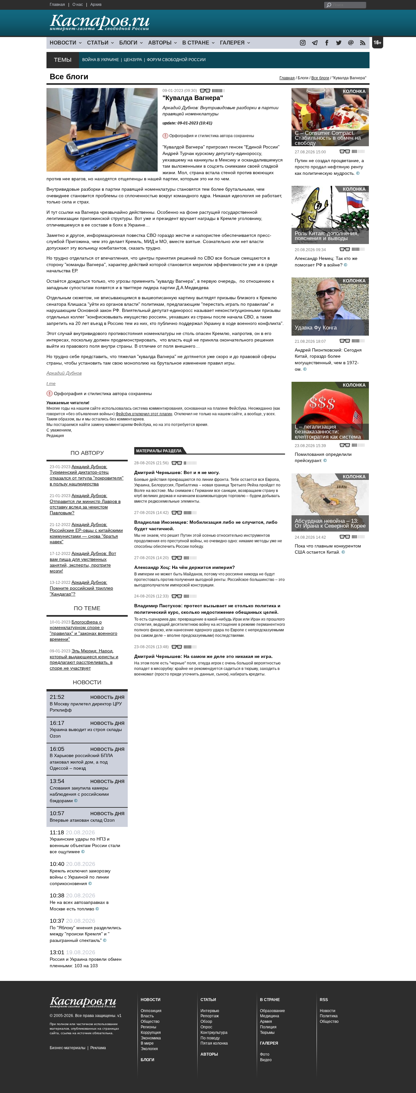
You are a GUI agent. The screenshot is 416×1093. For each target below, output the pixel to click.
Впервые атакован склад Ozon (82, 820)
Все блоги (320, 78)
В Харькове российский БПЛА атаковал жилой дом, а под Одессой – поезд (81, 762)
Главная (57, 4)
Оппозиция (151, 1011)
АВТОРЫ (160, 42)
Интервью (210, 1011)
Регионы (148, 1027)
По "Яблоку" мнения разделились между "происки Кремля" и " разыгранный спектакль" (85, 934)
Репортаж (210, 1016)
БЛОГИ (128, 42)
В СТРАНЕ (195, 42)
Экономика (151, 1038)
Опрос (206, 1027)
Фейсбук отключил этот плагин (144, 414)
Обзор (206, 1021)
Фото (264, 1054)
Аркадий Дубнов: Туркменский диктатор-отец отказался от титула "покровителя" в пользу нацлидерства (87, 475)
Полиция (268, 1027)
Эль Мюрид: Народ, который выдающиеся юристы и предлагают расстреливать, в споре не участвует (84, 659)
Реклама (98, 1048)
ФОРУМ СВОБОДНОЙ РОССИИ (176, 60)
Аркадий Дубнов (64, 373)
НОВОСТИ (63, 42)
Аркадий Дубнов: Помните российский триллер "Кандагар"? (81, 588)
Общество (150, 1021)
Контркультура (214, 1032)
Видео (266, 1060)
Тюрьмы (267, 1032)
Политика (329, 1016)
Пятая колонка (214, 1043)
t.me (51, 383)
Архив (95, 4)
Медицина (269, 1016)
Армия (266, 1021)
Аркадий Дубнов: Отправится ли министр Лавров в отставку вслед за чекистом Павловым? (85, 504)
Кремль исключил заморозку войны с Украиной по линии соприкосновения (80, 877)
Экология (149, 1049)
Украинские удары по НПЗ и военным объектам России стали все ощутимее (85, 845)
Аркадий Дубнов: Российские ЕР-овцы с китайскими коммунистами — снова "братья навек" (86, 533)
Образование (272, 1011)
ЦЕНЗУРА (133, 60)
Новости (327, 1011)
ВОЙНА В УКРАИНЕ (100, 60)
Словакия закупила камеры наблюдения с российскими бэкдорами (79, 794)
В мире (147, 1043)
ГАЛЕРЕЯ (232, 42)
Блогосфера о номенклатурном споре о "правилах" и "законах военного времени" (83, 630)
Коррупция (151, 1032)
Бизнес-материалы (67, 1048)
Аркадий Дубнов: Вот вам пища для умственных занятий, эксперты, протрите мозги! (83, 562)
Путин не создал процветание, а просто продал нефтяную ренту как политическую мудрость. (329, 167)
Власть (147, 1016)
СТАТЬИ (98, 42)
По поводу (210, 1038)
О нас (77, 4)
